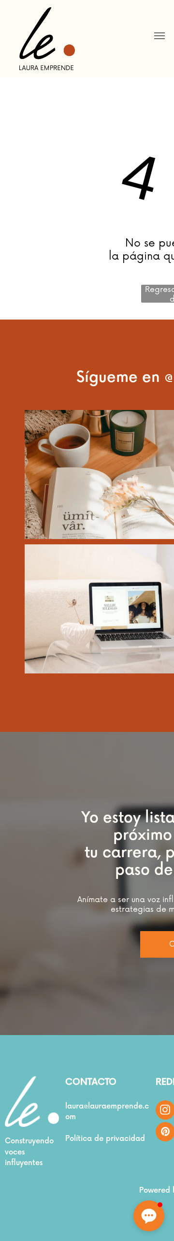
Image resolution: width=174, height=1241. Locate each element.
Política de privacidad (105, 1138)
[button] (148, 1215)
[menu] (159, 35)
